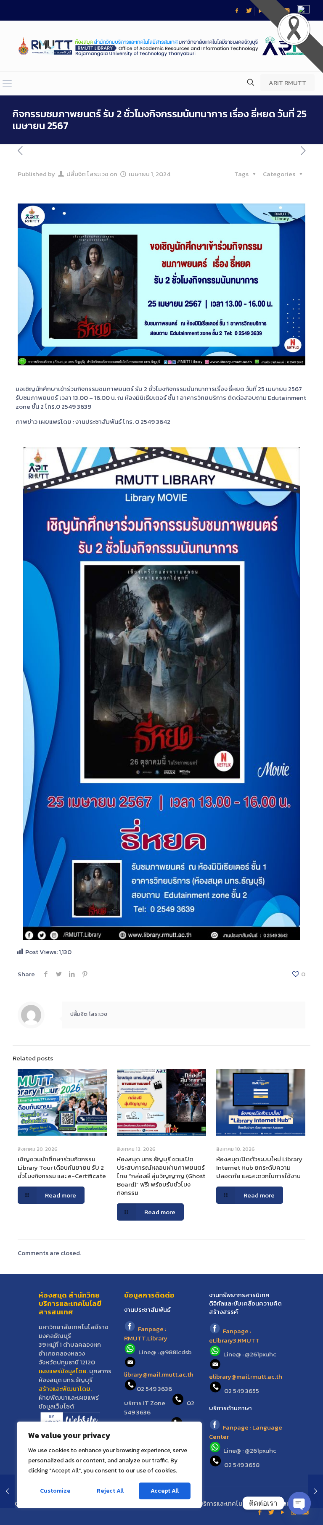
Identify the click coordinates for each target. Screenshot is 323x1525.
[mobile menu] (7, 83)
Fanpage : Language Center (245, 1432)
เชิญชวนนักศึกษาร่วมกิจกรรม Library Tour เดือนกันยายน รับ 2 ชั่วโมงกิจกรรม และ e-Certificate (62, 1167)
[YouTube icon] (282, 1512)
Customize (55, 1490)
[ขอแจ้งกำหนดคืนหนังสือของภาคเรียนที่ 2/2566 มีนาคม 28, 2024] (7, 1491)
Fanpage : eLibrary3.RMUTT (234, 1336)
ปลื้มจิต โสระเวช (87, 174)
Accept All (165, 1490)
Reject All (110, 1490)
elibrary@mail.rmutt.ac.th (245, 1376)
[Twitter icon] (271, 1512)
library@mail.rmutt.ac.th (158, 1374)
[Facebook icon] (259, 1512)
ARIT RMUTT (287, 82)
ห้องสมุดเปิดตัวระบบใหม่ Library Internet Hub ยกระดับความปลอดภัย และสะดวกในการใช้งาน (259, 1167)
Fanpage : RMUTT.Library (145, 1333)
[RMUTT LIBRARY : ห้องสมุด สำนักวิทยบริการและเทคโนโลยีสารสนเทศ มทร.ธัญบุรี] (161, 46)
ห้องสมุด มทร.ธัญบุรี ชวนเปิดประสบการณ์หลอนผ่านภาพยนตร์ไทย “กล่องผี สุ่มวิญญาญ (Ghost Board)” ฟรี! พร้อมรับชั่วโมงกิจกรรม (161, 1175)
